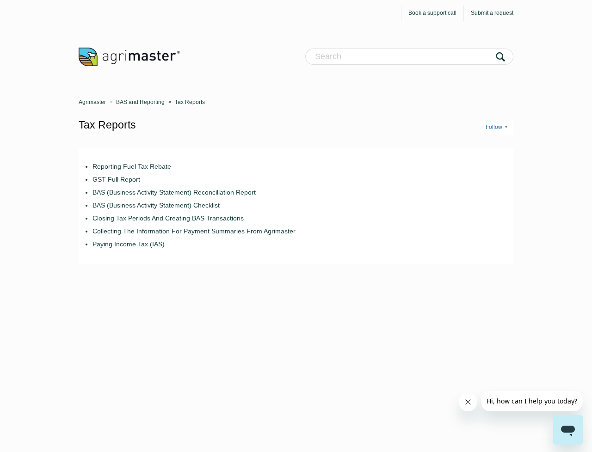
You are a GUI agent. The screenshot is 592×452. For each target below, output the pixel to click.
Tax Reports (190, 102)
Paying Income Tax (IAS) (128, 244)
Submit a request (492, 13)
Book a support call (432, 13)
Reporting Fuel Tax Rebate (131, 166)
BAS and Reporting (140, 102)
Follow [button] (494, 127)
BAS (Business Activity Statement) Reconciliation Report (174, 192)
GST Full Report (116, 179)
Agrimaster (92, 102)
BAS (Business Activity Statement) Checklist (156, 205)
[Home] (129, 56)
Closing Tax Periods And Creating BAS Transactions (168, 218)
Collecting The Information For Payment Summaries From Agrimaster (194, 231)
